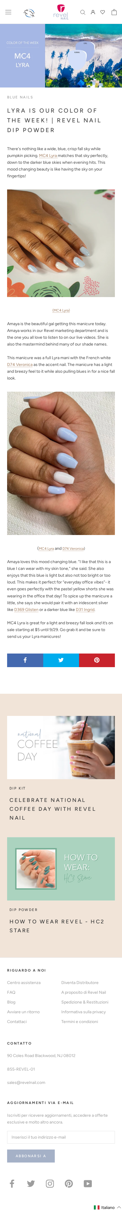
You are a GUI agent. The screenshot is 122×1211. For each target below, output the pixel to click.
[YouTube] (88, 1183)
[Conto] (93, 12)
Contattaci (17, 1021)
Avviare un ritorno (23, 1011)
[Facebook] (12, 1183)
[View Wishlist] (103, 12)
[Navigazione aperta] (8, 12)
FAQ (11, 992)
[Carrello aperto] (114, 12)
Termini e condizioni (79, 1021)
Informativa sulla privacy (83, 1011)
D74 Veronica (20, 364)
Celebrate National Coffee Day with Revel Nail (52, 809)
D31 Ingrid (85, 609)
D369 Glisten (26, 609)
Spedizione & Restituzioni (84, 1002)
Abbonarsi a (31, 1156)
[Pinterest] (69, 1183)
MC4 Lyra (48, 155)
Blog (11, 1002)
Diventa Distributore (80, 982)
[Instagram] (50, 1183)
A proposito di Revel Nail (83, 992)
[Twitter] (31, 1183)
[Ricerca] (83, 11)
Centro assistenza (24, 982)
